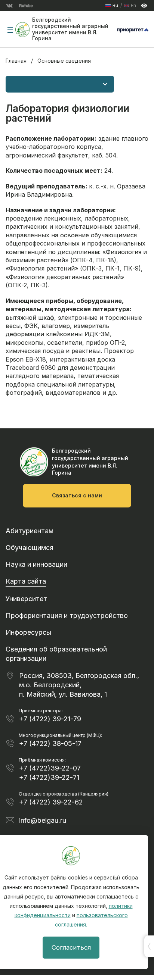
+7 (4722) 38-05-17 (50, 743)
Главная (16, 60)
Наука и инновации (36, 564)
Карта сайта (26, 581)
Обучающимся (29, 547)
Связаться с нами (77, 495)
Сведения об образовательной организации (56, 653)
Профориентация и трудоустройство (67, 615)
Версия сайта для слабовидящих (144, 6)
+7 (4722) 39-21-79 (50, 719)
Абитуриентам (29, 531)
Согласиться (71, 947)
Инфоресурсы (28, 632)
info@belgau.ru (42, 820)
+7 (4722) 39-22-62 (51, 802)
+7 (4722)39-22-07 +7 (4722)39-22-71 (50, 772)
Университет (26, 599)
